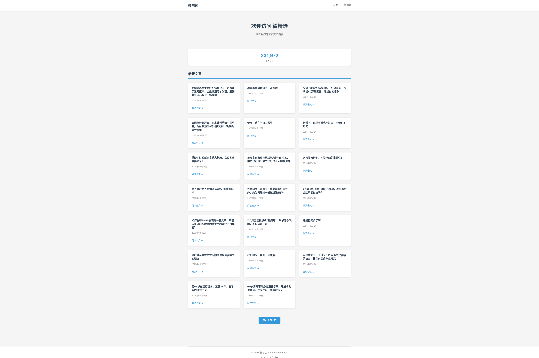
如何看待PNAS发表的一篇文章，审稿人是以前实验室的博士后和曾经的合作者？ (213, 224)
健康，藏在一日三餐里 (260, 122)
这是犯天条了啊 (312, 220)
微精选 (193, 5)
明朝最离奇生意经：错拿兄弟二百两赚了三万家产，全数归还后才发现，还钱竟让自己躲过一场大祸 (213, 92)
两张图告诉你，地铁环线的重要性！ (323, 157)
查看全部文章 (269, 320)
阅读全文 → (197, 108)
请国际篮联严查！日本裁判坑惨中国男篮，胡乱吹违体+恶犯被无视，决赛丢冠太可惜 (213, 126)
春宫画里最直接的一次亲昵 (262, 88)
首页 (335, 5)
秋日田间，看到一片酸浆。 (262, 255)
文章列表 (346, 5)
